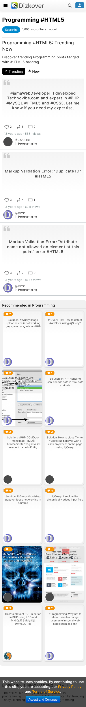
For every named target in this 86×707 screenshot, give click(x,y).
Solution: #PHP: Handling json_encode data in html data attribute (65, 382)
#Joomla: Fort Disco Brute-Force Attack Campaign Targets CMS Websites (20, 557)
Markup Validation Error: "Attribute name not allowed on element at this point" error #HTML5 (43, 246)
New (35, 71)
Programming (20, 19)
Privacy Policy (69, 686)
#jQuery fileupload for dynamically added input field (65, 498)
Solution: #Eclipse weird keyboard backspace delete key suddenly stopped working (21, 382)
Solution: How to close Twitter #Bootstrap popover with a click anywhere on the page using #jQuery (65, 442)
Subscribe (11, 29)
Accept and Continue (43, 699)
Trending (15, 71)
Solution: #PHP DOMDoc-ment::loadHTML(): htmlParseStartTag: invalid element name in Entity (23, 442)
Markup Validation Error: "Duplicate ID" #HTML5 (43, 173)
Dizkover (31, 5)
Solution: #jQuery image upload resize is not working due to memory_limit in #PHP (23, 323)
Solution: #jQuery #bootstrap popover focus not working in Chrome (23, 499)
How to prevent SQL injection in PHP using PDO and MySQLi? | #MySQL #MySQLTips (23, 618)
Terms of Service (46, 691)
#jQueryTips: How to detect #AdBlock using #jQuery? (65, 321)
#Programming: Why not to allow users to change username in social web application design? (65, 618)
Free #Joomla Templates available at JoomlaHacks (61, 555)
